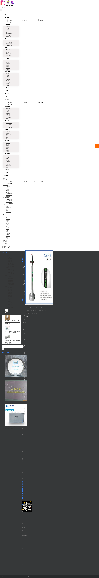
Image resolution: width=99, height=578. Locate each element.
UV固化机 (28, 307)
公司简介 (9, 20)
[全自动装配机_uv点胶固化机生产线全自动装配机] (7, 339)
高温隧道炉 (24, 411)
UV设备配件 (25, 293)
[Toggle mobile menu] (0, 11)
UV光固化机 (25, 270)
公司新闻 (40, 20)
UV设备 (25, 348)
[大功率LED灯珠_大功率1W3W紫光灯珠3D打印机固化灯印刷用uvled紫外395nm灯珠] (7, 319)
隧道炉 (24, 282)
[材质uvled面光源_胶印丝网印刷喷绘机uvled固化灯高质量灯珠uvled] (7, 330)
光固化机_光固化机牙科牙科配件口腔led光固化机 (36, 305)
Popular (6, 310)
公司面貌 (24, 20)
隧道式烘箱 (24, 390)
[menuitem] (5, 14)
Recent (6, 311)
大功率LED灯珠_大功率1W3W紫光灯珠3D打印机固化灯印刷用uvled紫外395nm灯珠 (13, 322)
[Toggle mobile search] (1, 11)
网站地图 (29, 576)
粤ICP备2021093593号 (18, 576)
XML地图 (25, 576)
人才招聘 (9, 22)
